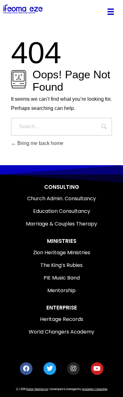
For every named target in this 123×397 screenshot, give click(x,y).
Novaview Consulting (94, 389)
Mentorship (61, 290)
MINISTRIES (61, 241)
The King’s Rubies (61, 265)
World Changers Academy (61, 331)
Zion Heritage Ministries (61, 252)
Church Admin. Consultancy (61, 198)
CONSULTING (61, 187)
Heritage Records (61, 319)
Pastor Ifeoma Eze (37, 389)
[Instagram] (73, 368)
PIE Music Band (62, 277)
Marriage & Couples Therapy (61, 223)
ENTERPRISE (61, 307)
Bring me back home (39, 143)
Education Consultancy (61, 211)
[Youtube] (97, 368)
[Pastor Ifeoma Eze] (52, 9)
